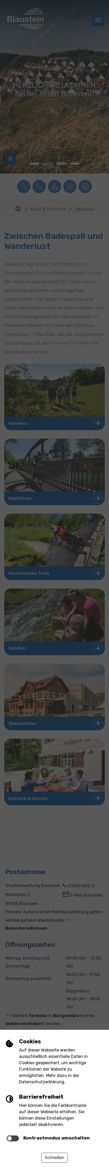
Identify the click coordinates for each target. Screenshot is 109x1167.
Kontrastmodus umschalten (56, 1138)
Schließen (54, 1157)
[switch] (12, 1138)
